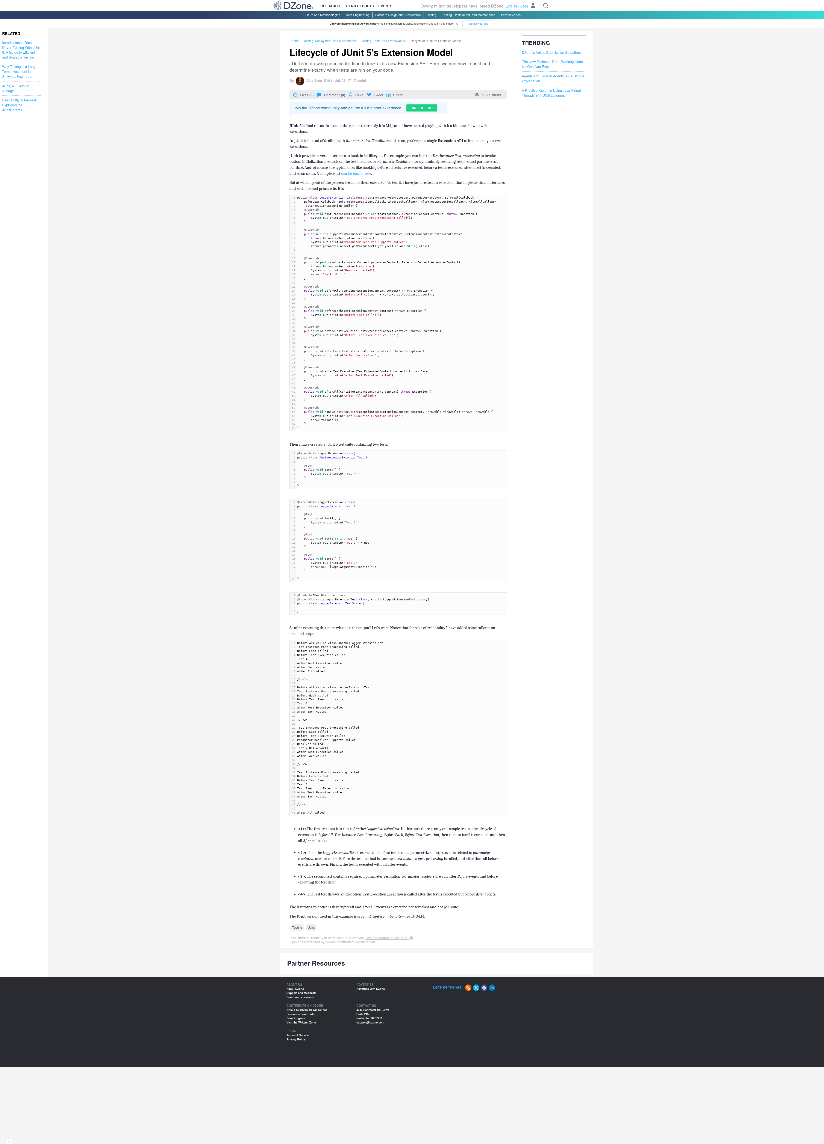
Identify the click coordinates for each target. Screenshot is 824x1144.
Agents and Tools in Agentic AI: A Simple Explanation (553, 78)
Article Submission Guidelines (306, 1010)
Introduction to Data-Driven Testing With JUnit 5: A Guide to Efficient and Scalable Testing (21, 50)
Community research (300, 997)
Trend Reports (359, 5)
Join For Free (422, 108)
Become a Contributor (301, 1014)
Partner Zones (511, 15)
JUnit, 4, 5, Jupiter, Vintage (16, 88)
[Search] (545, 5)
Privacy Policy (296, 1039)
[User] (533, 6)
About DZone (295, 989)
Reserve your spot (478, 23)
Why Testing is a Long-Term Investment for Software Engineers (19, 71)
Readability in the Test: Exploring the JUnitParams (19, 105)
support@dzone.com (370, 1022)
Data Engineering (358, 15)
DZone (294, 41)
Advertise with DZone (370, 989)
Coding (431, 15)
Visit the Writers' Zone (301, 1022)
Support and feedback (301, 993)
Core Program (295, 1018)
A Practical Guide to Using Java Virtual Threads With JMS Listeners (551, 93)
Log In (511, 6)
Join (524, 6)
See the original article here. (387, 937)
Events (385, 6)
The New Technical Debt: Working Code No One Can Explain (552, 64)
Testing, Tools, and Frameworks (383, 41)
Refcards (330, 5)
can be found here (356, 173)
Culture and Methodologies (321, 15)
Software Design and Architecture (398, 15)
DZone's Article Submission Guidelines (552, 52)
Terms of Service (297, 1035)
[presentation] (401, 313)
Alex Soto (314, 80)
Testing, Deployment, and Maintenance (468, 15)
